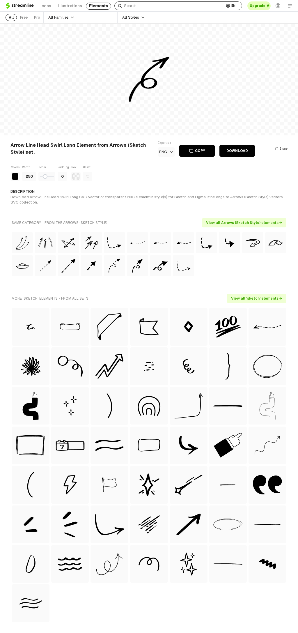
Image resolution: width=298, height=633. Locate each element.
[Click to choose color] (15, 176)
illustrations (70, 5)
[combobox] (169, 6)
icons (45, 5)
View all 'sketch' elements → (256, 298)
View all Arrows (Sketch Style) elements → (244, 223)
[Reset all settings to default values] (87, 176)
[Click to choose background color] (76, 176)
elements (98, 5)
